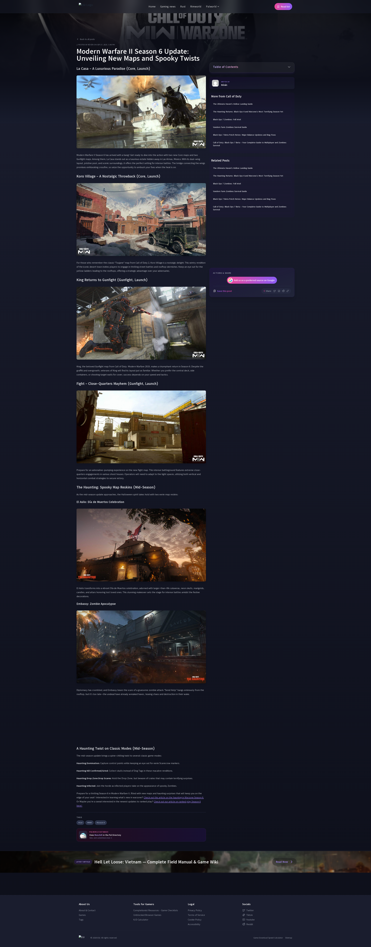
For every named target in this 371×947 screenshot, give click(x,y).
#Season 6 (101, 822)
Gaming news (168, 6)
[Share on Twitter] (274, 291)
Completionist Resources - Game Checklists (155, 910)
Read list (285, 6)
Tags (81, 919)
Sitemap (288, 937)
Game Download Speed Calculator (268, 937)
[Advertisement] (141, 721)
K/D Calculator (140, 919)
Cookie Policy (194, 919)
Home (152, 6)
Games (82, 914)
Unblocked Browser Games (147, 914)
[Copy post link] (287, 291)
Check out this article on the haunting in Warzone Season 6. (174, 797)
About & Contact (87, 910)
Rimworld (195, 6)
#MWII (89, 822)
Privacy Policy (195, 910)
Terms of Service (196, 914)
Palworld (211, 6)
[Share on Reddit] (283, 291)
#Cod (80, 822)
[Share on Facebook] (279, 291)
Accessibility (194, 924)
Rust (183, 6)
